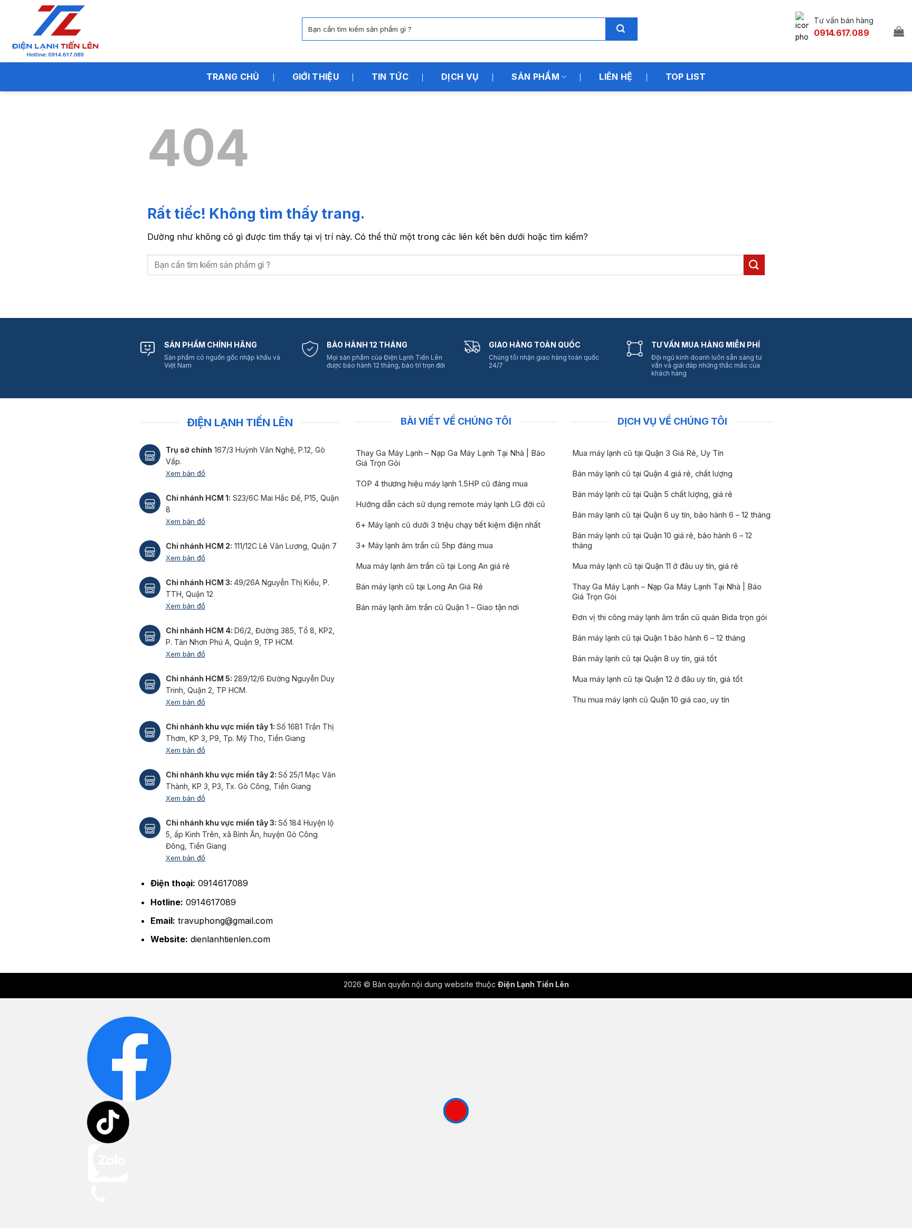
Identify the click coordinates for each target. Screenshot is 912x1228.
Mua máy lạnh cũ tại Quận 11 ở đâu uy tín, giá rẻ (655, 566)
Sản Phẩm (535, 76)
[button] (899, 31)
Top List (686, 76)
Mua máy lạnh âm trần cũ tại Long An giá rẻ (433, 566)
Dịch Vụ (460, 76)
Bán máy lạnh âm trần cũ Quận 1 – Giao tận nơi (437, 607)
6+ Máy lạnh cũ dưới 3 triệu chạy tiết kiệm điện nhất (448, 525)
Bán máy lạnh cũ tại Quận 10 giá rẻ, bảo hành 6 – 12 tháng (662, 540)
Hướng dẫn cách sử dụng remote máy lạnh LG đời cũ (450, 504)
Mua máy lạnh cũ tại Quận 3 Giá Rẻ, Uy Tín (648, 453)
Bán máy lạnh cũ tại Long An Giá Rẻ (419, 587)
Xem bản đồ (185, 473)
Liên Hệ (615, 76)
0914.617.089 (841, 32)
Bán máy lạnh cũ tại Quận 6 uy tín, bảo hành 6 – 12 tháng (671, 515)
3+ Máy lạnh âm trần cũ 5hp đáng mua (424, 545)
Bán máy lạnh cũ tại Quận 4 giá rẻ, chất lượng (652, 474)
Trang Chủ (233, 76)
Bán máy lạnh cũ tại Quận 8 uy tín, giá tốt (644, 658)
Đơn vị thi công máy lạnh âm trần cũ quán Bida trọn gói (669, 617)
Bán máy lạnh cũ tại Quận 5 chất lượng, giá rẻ (652, 494)
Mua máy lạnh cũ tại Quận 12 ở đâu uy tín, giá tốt (657, 679)
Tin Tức (390, 76)
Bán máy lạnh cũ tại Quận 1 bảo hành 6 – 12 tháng (658, 638)
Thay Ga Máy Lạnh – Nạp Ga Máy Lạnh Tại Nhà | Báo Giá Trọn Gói (450, 458)
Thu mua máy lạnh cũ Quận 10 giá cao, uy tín (650, 700)
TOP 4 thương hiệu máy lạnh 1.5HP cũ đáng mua (442, 484)
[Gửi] (621, 29)
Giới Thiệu (315, 76)
